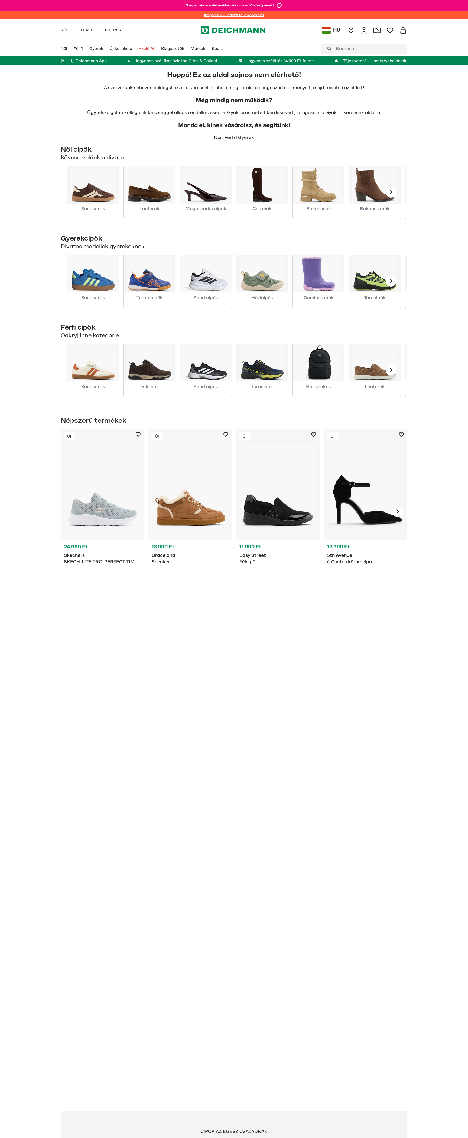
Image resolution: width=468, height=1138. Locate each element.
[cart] (403, 30)
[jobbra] (397, 511)
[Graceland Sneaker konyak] (190, 511)
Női (218, 137)
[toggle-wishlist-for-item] (138, 434)
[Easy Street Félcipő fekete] (278, 511)
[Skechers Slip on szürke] (102, 511)
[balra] (391, 192)
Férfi (230, 137)
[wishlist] (390, 30)
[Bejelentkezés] (364, 30)
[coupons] (377, 30)
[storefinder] (351, 30)
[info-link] (279, 5)
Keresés (345, 48)
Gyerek (246, 137)
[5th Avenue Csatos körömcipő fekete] (365, 511)
